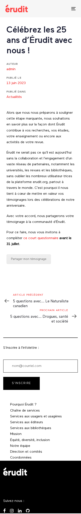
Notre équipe (20, 446)
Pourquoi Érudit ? (23, 404)
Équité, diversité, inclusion (30, 440)
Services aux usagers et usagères (36, 416)
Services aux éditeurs (26, 422)
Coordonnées (21, 457)
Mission (16, 434)
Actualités (14, 97)
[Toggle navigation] (64, 8)
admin (11, 69)
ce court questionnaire (40, 238)
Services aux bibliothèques (30, 428)
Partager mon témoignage (28, 259)
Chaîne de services (25, 410)
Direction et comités (26, 452)
